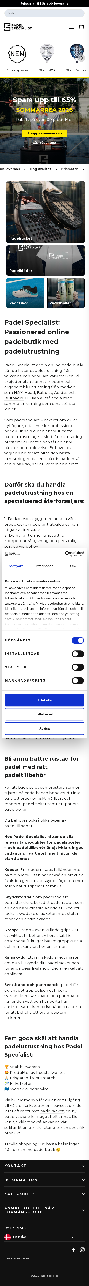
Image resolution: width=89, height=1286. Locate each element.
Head (30, 392)
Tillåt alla (44, 700)
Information (21, 1180)
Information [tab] (44, 566)
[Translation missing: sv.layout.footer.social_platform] (73, 1250)
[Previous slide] (7, 58)
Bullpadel (14, 398)
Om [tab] (73, 566)
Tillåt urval (44, 714)
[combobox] (44, 13)
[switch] (78, 653)
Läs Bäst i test (44, 143)
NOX (18, 392)
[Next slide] (81, 58)
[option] (44, 121)
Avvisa (44, 728)
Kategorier (19, 1194)
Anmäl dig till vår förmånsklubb (29, 1210)
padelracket (52, 1111)
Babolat (44, 392)
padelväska (15, 1116)
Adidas (61, 392)
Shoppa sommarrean (44, 133)
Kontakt (15, 1166)
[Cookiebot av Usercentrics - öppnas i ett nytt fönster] (65, 554)
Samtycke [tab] (16, 566)
